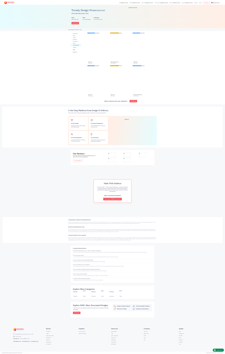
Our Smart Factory (82, 331)
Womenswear (76, 29)
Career (145, 335)
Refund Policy (214, 352)
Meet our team (146, 333)
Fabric (112, 333)
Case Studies (77, 160)
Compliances (48, 331)
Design (72, 29)
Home (69, 29)
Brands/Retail (113, 344)
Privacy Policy (208, 352)
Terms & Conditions (220, 352)
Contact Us (145, 331)
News (145, 337)
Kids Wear (180, 335)
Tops (81, 29)
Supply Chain (113, 337)
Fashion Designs (114, 331)
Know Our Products (114, 335)
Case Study (48, 339)
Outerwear (181, 339)
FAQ (144, 339)
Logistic (47, 333)
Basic (180, 344)
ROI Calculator (48, 344)
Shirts (180, 331)
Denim (180, 337)
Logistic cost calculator (50, 335)
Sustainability (48, 337)
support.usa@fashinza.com (25, 338)
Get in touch (75, 23)
